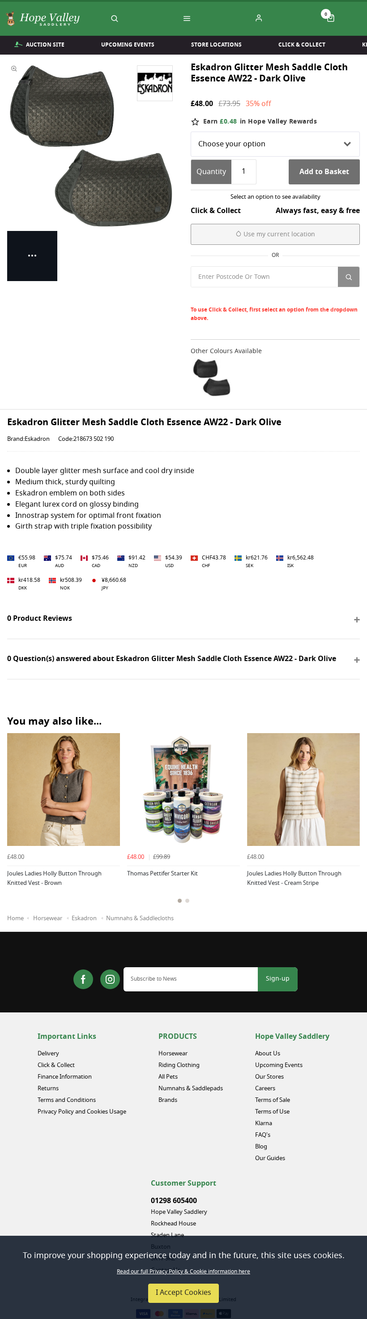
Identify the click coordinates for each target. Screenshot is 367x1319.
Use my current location (278, 235)
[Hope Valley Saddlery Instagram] (110, 979)
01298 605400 (174, 1200)
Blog (261, 1147)
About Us (267, 1054)
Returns (48, 1088)
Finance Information (65, 1077)
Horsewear (173, 1054)
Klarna (263, 1123)
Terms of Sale (272, 1100)
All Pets (168, 1077)
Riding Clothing (179, 1065)
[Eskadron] (154, 83)
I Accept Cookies (183, 1293)
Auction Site (45, 45)
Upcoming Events (127, 45)
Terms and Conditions (67, 1100)
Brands (167, 1100)
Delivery (48, 1054)
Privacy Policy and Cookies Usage (82, 1112)
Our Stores (269, 1077)
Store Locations (216, 45)
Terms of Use (272, 1112)
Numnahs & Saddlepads (190, 1088)
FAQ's (262, 1135)
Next (351, 831)
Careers (265, 1088)
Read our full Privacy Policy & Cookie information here (183, 1272)
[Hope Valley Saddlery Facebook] (83, 979)
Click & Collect (301, 45)
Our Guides (270, 1158)
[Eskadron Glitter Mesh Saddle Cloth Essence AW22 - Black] (211, 378)
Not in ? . (251, 296)
